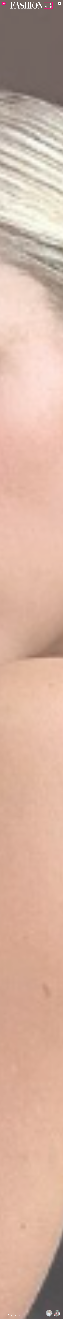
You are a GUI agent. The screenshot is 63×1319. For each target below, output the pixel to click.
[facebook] (8, 1315)
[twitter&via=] (11, 1315)
